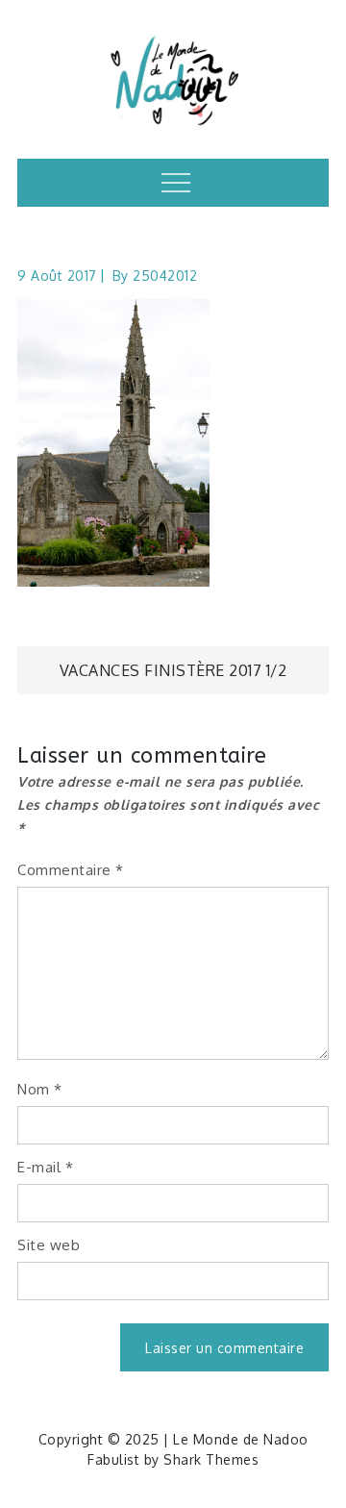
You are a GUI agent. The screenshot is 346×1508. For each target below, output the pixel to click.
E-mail (45, 1167)
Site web (48, 1245)
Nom (39, 1089)
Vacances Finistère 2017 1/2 (173, 670)
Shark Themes (211, 1459)
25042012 (165, 275)
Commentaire (70, 870)
